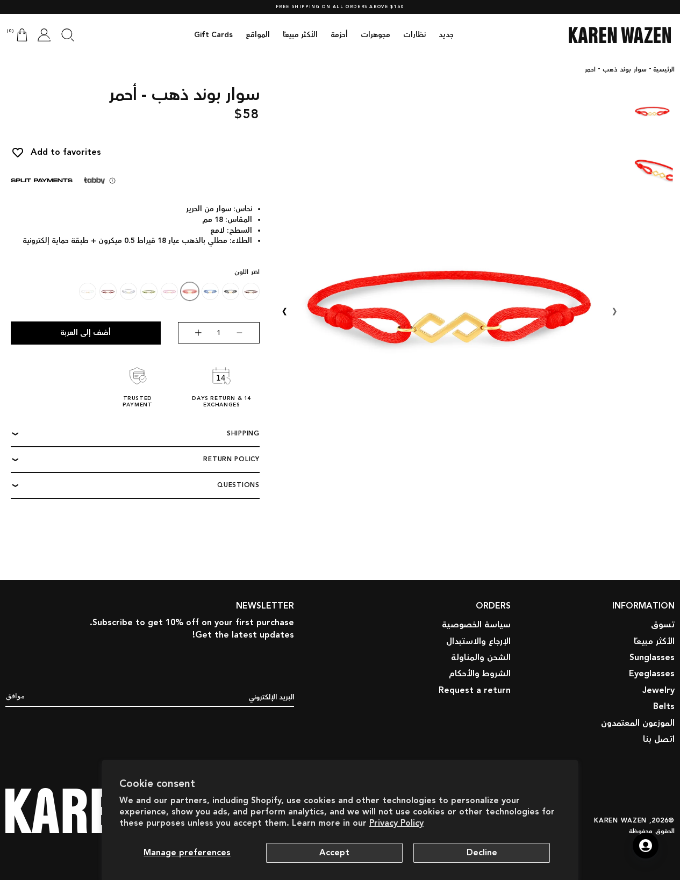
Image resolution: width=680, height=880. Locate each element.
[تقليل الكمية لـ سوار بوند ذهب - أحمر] (247, 333)
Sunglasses (652, 657)
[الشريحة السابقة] (614, 311)
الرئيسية (664, 70)
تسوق (663, 625)
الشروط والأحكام (480, 674)
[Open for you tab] (645, 845)
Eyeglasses (652, 674)
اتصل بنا (659, 739)
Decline (482, 853)
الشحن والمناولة (481, 657)
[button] (68, 35)
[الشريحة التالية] (284, 311)
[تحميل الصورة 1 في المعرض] (652, 111)
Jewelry (658, 690)
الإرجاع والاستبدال (478, 641)
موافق (15, 696)
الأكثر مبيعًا (654, 641)
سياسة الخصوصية (476, 625)
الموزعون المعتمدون (638, 723)
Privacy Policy (396, 823)
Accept (334, 853)
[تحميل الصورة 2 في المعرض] (652, 170)
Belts (664, 706)
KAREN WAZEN (620, 820)
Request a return (475, 690)
